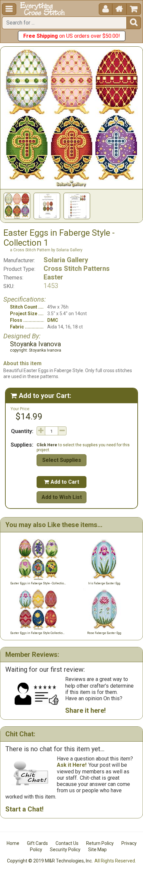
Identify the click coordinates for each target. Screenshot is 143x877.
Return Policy (100, 843)
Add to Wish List (62, 497)
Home (13, 843)
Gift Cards (37, 843)
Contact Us (67, 843)
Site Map (97, 849)
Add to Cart (61, 482)
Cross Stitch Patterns (77, 268)
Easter (53, 277)
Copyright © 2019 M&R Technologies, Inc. (50, 860)
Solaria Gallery (66, 260)
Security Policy (65, 849)
